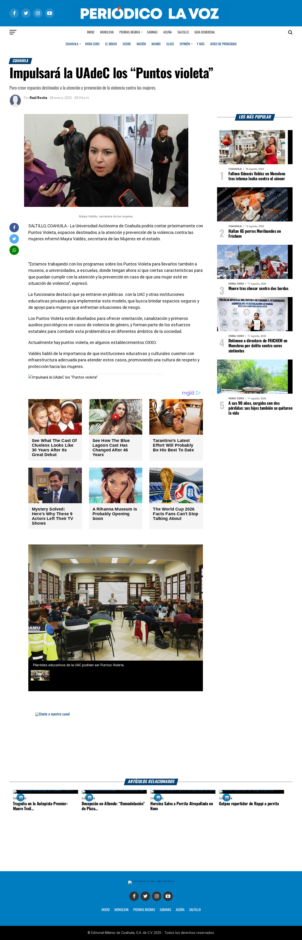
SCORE (127, 44)
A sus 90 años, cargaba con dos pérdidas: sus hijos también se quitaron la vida (260, 408)
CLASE (170, 44)
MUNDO (156, 44)
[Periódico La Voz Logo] (151, 13)
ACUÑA (180, 910)
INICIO (105, 910)
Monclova (107, 32)
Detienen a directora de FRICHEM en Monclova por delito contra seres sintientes (257, 346)
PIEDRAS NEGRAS (144, 910)
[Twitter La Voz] (145, 896)
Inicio (90, 32)
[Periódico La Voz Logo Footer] (151, 882)
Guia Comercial (204, 32)
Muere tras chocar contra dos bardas (258, 288)
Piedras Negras (129, 32)
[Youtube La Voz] (168, 896)
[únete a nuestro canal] (151, 745)
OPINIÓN (185, 44)
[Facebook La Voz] (134, 896)
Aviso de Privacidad (223, 44)
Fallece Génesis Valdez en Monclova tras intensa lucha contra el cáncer (256, 176)
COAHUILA (72, 44)
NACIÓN (141, 44)
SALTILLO (195, 910)
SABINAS (165, 910)
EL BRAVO (111, 44)
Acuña (167, 32)
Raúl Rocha (38, 98)
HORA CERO (92, 44)
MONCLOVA (121, 910)
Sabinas (152, 32)
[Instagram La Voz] (156, 896)
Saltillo (183, 32)
